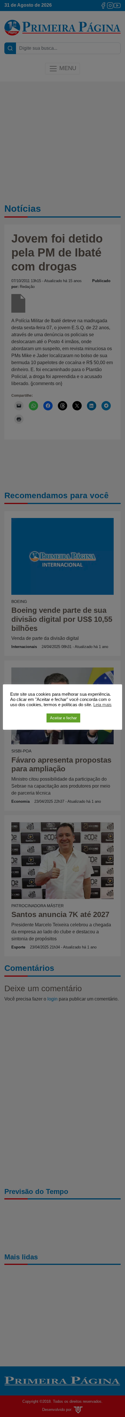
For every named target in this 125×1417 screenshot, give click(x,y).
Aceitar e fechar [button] (63, 718)
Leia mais (102, 704)
